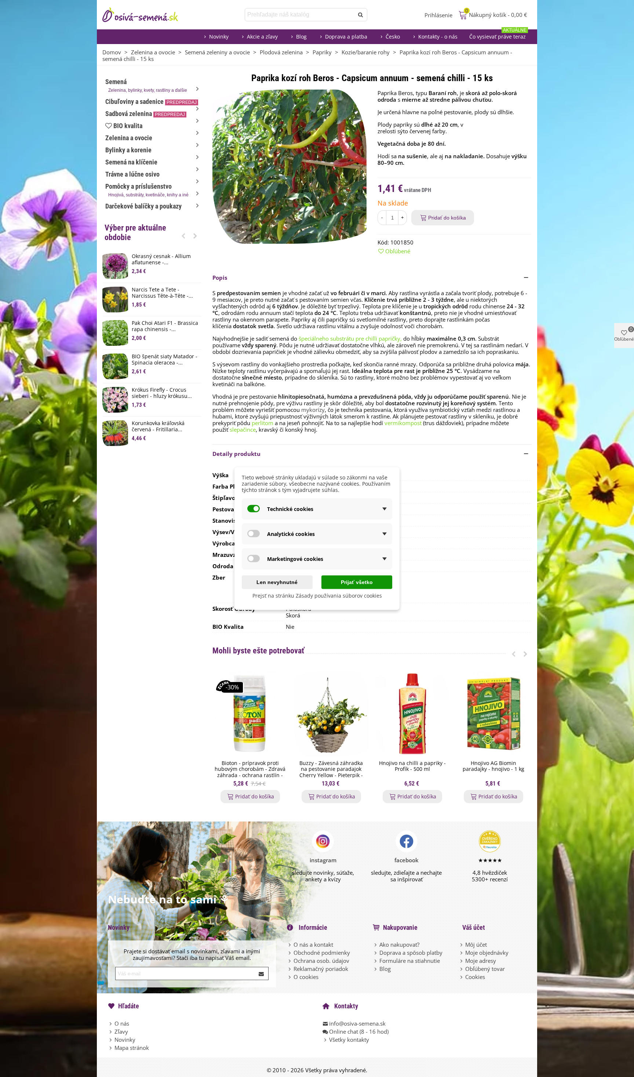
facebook (406, 860)
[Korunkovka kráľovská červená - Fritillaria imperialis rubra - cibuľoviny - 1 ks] (115, 433)
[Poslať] (360, 14)
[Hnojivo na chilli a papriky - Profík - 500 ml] (412, 714)
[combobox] (300, 14)
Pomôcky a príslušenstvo (147, 189)
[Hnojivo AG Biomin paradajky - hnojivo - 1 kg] (493, 714)
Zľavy (121, 1031)
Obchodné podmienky (322, 952)
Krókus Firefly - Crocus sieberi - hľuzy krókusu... (162, 393)
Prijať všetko (357, 582)
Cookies (475, 976)
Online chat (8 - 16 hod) (359, 1031)
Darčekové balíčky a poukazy (143, 206)
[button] (183, 235)
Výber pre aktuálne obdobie (135, 232)
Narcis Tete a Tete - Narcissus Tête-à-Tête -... (162, 293)
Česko (393, 36)
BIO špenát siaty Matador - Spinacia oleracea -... (164, 359)
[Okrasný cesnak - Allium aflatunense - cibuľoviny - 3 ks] (115, 266)
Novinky (219, 36)
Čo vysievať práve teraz (497, 34)
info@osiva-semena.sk (357, 1023)
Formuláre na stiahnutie (409, 960)
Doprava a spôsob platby (410, 952)
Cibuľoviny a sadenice (151, 101)
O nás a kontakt (313, 944)
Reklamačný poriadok (321, 968)
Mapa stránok (131, 1047)
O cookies (306, 976)
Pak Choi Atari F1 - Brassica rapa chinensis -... (165, 326)
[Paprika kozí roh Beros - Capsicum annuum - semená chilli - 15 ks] (289, 166)
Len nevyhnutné (277, 582)
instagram (323, 860)
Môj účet (476, 944)
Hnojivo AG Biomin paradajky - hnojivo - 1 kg (493, 766)
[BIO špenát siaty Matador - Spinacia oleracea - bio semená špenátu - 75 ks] (115, 366)
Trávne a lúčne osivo (132, 174)
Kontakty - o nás (438, 36)
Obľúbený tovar (485, 968)
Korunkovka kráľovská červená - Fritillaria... (158, 426)
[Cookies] (462, 977)
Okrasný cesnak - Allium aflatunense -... (161, 259)
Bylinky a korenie (128, 150)
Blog (301, 36)
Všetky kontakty (349, 1039)
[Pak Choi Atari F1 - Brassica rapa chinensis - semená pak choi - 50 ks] (115, 333)
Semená (146, 85)
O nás (121, 1023)
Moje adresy (480, 960)
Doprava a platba (346, 36)
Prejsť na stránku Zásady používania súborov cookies (317, 595)
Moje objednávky (487, 952)
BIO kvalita (127, 126)
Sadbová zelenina (145, 113)
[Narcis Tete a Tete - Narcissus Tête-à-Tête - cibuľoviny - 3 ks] (115, 299)
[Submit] (261, 973)
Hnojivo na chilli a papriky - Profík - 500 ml (412, 766)
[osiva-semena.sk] (146, 14)
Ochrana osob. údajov (321, 960)
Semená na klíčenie (131, 162)
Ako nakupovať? (399, 944)
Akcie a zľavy (262, 36)
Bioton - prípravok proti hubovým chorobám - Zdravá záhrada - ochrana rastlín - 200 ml (250, 772)
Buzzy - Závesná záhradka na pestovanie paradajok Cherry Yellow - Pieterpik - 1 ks (331, 772)
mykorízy (313, 409)
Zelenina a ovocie (128, 138)
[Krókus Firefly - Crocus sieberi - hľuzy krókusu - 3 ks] (115, 400)
